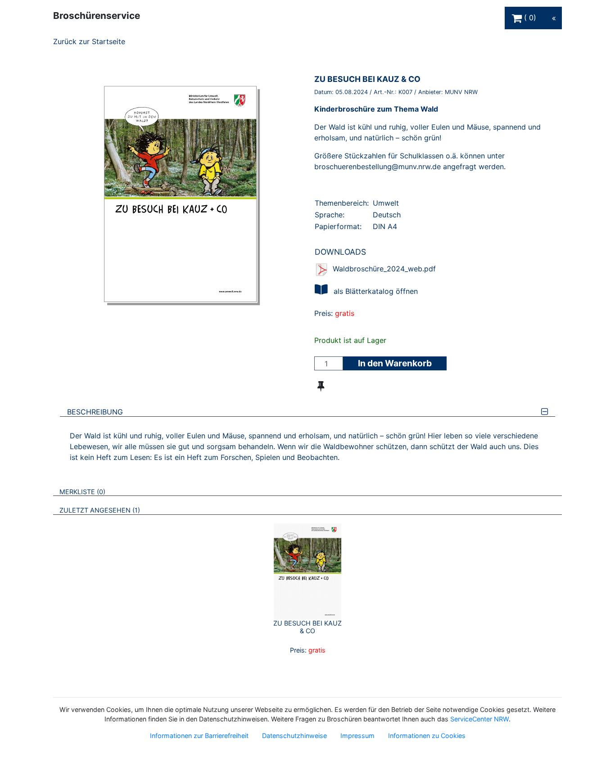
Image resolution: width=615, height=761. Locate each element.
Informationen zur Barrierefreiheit (199, 735)
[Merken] (321, 386)
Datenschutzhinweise (294, 735)
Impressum (357, 735)
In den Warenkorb (395, 363)
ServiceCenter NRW (479, 719)
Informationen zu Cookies (427, 735)
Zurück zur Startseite (89, 41)
